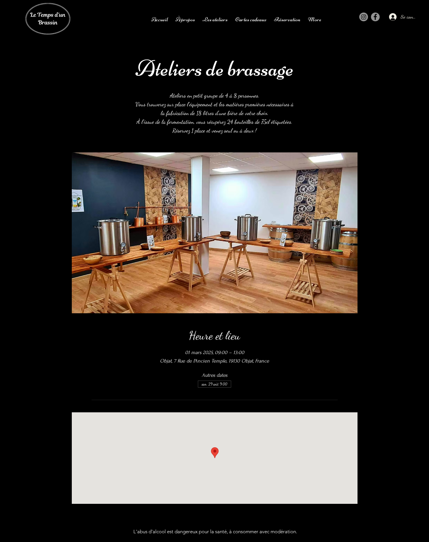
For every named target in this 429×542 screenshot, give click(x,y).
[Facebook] (375, 17)
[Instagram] (363, 17)
